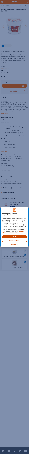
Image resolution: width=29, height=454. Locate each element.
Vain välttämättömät (14, 240)
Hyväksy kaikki (14, 236)
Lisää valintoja (14, 244)
